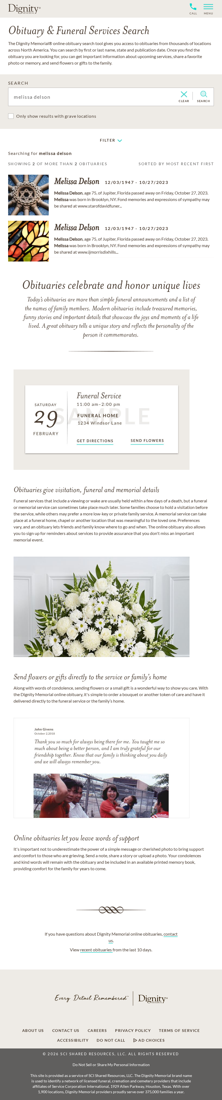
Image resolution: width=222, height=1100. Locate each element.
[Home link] (24, 9)
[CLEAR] (184, 94)
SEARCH (18, 82)
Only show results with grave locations (56, 116)
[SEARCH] (203, 94)
